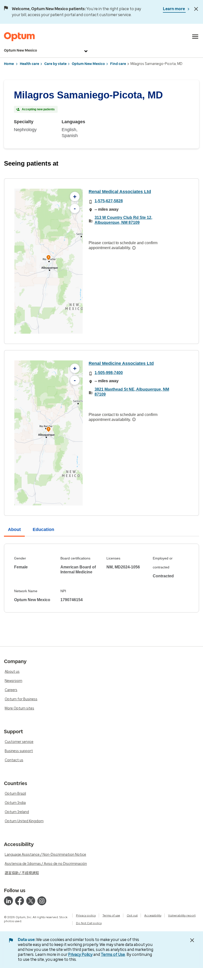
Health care (29, 64)
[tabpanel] (101, 578)
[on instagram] (41, 900)
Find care (118, 64)
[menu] (195, 36)
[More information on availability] (134, 248)
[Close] (196, 9)
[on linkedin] (8, 900)
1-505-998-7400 (109, 373)
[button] (48, 258)
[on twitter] (30, 900)
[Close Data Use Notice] (192, 940)
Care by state (55, 64)
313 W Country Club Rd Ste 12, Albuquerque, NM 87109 (123, 220)
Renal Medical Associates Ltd (120, 191)
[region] (48, 261)
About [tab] (14, 529)
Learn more (174, 8)
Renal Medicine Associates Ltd (121, 363)
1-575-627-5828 (109, 201)
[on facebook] (19, 900)
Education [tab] (43, 529)
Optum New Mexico (20, 50)
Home (9, 64)
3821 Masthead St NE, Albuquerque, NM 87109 (132, 391)
